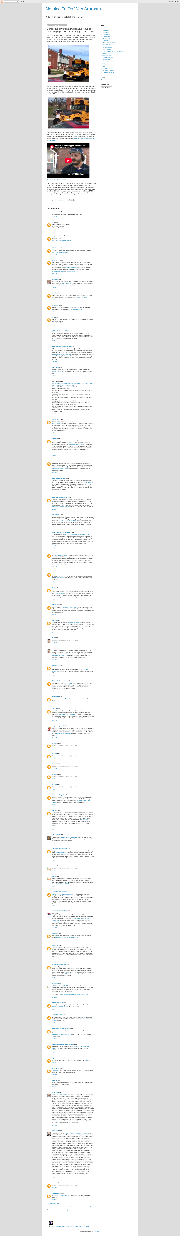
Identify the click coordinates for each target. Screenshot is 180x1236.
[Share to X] (72, 200)
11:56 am (54, 361)
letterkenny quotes (82, 297)
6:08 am (54, 748)
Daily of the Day (106, 49)
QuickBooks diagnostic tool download (62, 894)
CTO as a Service (65, 1095)
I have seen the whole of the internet (112, 51)
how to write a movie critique (69, 837)
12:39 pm (54, 566)
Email (102, 80)
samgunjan (55, 305)
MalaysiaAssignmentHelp (59, 681)
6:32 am (54, 242)
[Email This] (68, 200)
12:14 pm (54, 254)
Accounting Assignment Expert (60, 252)
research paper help (72, 271)
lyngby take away (59, 593)
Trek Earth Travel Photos (109, 72)
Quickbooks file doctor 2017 (60, 331)
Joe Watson (55, 983)
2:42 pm (54, 870)
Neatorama (105, 32)
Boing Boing (105, 30)
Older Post (93, 1207)
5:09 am (54, 311)
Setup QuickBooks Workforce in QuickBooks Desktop (74, 994)
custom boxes (56, 665)
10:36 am (54, 1187)
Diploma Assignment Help (59, 911)
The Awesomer (106, 60)
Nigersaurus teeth (57, 1058)
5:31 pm (54, 230)
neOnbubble (106, 68)
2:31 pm (54, 843)
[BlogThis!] (70, 200)
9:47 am (54, 433)
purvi (53, 317)
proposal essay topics (58, 271)
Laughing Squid (107, 53)
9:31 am (54, 547)
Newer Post (51, 1207)
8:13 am (54, 959)
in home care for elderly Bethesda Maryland (76, 534)
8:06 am (54, 703)
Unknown (54, 810)
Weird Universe (106, 64)
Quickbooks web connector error (61, 346)
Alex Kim (54, 708)
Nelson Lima (55, 605)
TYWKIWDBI (106, 45)
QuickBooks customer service (77, 444)
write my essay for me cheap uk (82, 266)
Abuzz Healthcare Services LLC (61, 532)
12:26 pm (54, 1023)
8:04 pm (54, 905)
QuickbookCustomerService (60, 497)
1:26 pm (54, 675)
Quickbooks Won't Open (59, 478)
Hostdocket (55, 945)
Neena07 (54, 620)
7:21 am (54, 758)
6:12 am (54, 325)
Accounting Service (57, 1015)
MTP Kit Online (56, 423)
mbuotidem (55, 933)
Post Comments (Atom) (61, 1210)
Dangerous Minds (107, 57)
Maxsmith (55, 279)
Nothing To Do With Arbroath (73, 8)
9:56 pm (54, 1177)
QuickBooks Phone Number (61, 468)
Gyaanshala (55, 696)
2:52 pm (54, 886)
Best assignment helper (69, 683)
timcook (54, 1183)
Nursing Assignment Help (63, 733)
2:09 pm (54, 299)
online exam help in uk (74, 623)
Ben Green (55, 438)
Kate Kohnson (56, 834)
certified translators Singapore (67, 714)
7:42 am (54, 1009)
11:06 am (54, 341)
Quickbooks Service (58, 1002)
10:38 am (54, 720)
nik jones (54, 743)
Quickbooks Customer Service (60, 506)
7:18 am (54, 789)
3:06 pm (54, 1052)
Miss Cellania (106, 34)
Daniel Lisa (55, 553)
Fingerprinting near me (58, 545)
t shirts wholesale (60, 577)
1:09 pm (54, 375)
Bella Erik (54, 1080)
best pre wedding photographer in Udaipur (77, 1133)
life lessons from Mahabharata (64, 699)
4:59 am (54, 615)
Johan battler (55, 1068)
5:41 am (54, 829)
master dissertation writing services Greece (70, 974)
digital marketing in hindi (75, 309)
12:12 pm (54, 768)
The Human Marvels (108, 62)
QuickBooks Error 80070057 (60, 986)
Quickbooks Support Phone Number (62, 1034)
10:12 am (54, 737)
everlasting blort (107, 47)
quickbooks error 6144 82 (61, 555)
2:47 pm (54, 582)
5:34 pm (54, 414)
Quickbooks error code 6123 (60, 655)
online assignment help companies (61, 240)
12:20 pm (54, 805)
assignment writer (68, 283)
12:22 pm (54, 216)
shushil (54, 293)
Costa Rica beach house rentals (67, 520)
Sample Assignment (58, 726)
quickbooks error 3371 (58, 371)
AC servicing (84, 820)
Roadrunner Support (58, 795)
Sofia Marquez (56, 1193)
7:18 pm (54, 860)
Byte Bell (87, 1060)
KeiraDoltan (55, 248)
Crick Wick (55, 1070)
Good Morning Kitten (108, 70)
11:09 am (54, 1074)
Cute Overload (106, 55)
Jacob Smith (55, 1092)
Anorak (104, 28)
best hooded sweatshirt (63, 1195)
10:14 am (54, 779)
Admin (54, 866)
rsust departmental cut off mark (60, 884)
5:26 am (54, 632)
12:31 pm (54, 1200)
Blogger (97, 1231)
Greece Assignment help (59, 964)
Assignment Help (57, 236)
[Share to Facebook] (74, 200)
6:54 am (54, 492)
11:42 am (54, 455)
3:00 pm (54, 599)
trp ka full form (64, 323)
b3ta (103, 66)
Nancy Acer (55, 367)
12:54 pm (54, 1125)
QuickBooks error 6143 (61, 852)
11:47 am (54, 287)
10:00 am (54, 273)
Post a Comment (54, 1203)
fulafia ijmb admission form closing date (66, 937)
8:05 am (54, 691)
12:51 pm (54, 997)
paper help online (72, 267)
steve (53, 637)
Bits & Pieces (106, 38)
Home (72, 1207)
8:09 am (54, 1062)
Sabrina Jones (56, 419)
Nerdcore (105, 40)
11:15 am (54, 928)
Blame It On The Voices (109, 43)
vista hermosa (56, 515)
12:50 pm (54, 1087)
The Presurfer (106, 36)
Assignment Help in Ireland (70, 607)
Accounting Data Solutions (59, 848)
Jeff (53, 222)
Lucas (53, 572)
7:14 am (54, 526)
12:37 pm (54, 642)
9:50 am (54, 940)
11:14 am (54, 1038)
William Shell (55, 260)
